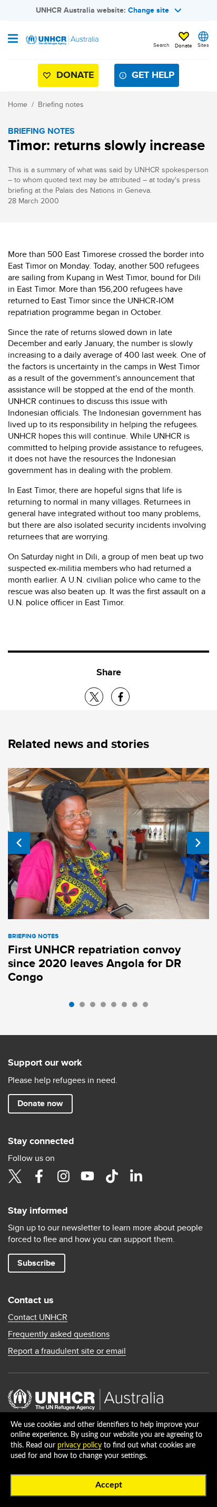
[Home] (61, 40)
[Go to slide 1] (74, 1007)
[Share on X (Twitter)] (94, 696)
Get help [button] (153, 75)
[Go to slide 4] (106, 1007)
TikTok (112, 1176)
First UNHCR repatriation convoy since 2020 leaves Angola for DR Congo (94, 963)
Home (17, 104)
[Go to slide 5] (116, 1007)
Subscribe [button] (36, 1263)
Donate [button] (183, 45)
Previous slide (19, 843)
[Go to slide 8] (148, 1007)
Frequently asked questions (59, 1334)
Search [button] (161, 44)
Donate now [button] (40, 1103)
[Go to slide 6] (127, 1007)
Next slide (198, 843)
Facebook (39, 1176)
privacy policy (79, 1445)
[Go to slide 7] (137, 1007)
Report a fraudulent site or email (67, 1351)
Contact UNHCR (37, 1317)
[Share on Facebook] (120, 696)
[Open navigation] (13, 39)
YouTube (87, 1176)
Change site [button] (148, 10)
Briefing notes (61, 104)
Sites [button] (203, 44)
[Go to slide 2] (85, 1007)
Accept (108, 1485)
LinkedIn (136, 1176)
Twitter (15, 1176)
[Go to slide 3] (95, 1007)
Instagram (63, 1176)
